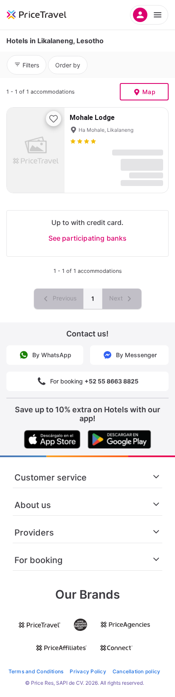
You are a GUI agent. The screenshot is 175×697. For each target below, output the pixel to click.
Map (148, 91)
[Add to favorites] (53, 118)
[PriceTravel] (47, 15)
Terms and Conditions (36, 671)
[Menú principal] (149, 15)
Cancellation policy (137, 671)
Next (116, 298)
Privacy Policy (88, 671)
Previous (63, 298)
